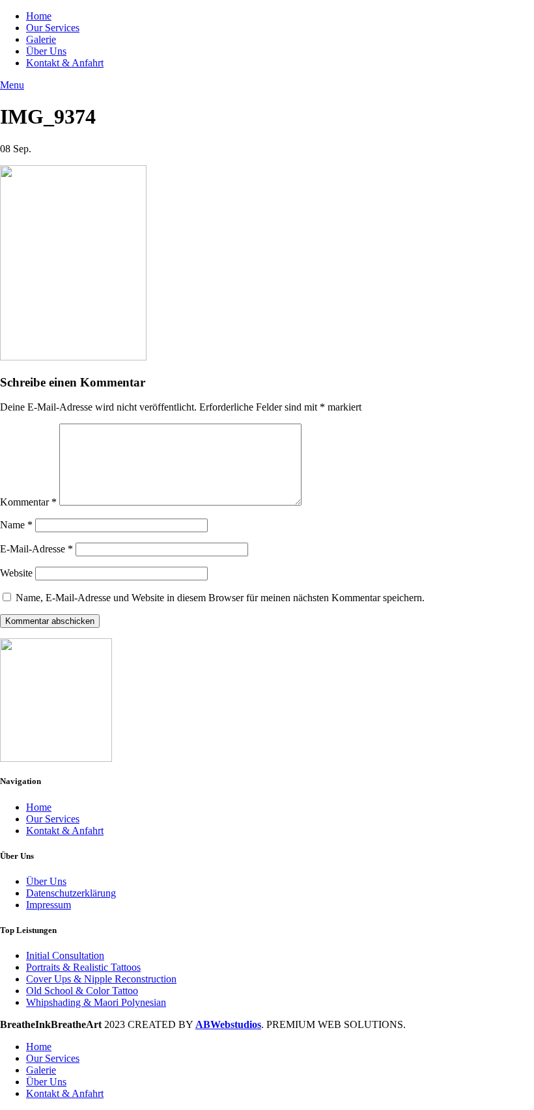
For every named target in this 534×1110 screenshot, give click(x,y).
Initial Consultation (65, 955)
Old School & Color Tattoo (82, 990)
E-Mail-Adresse (36, 548)
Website (16, 572)
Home (38, 807)
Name (16, 524)
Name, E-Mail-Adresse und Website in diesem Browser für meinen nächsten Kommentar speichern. (220, 597)
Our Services (52, 818)
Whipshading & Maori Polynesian (96, 1002)
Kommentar (28, 502)
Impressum (48, 904)
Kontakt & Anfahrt (65, 830)
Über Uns (46, 881)
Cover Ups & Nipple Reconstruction (101, 978)
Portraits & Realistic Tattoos (83, 967)
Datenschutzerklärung (71, 893)
